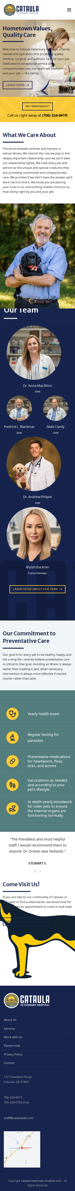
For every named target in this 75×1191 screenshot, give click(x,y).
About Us (10, 1038)
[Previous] (35, 889)
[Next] (40, 889)
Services (9, 1047)
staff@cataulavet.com (18, 1136)
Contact (9, 1081)
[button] (69, 9)
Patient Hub (12, 1064)
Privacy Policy (13, 1072)
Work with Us (13, 1055)
